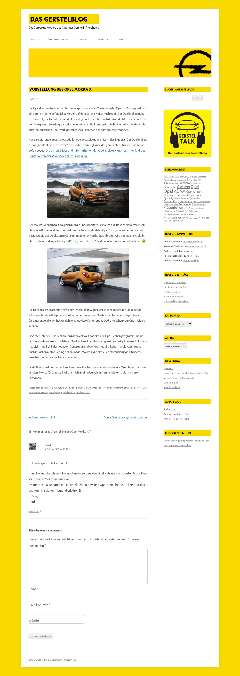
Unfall (189, 211)
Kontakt (121, 39)
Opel (195, 186)
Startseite (34, 39)
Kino (177, 183)
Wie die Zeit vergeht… (175, 296)
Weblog (167, 217)
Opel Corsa (195, 195)
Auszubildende (170, 180)
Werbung (169, 220)
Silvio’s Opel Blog (172, 387)
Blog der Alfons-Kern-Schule (177, 445)
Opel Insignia (170, 198)
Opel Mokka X (83, 392)
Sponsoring (181, 211)
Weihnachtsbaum (192, 218)
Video (190, 214)
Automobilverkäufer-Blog (176, 414)
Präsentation (173, 207)
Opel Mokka (69, 392)
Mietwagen (194, 183)
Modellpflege (55, 392)
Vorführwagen (200, 215)
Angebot (184, 176)
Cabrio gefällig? (191, 260)
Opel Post (168, 368)
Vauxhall (195, 211)
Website (34, 621)
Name (34, 589)
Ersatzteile (194, 179)
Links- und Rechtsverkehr (176, 301)
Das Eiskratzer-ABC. (42, 417)
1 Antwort (33, 98)
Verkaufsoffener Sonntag (175, 214)
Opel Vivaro (198, 201)
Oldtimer (183, 187)
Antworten (34, 511)
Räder (201, 207)
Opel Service (185, 201)
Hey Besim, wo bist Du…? (176, 287)
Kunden (184, 183)
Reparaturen (193, 208)
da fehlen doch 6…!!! (193, 241)
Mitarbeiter (170, 187)
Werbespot (204, 217)
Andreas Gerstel (83, 387)
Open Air (206, 201)
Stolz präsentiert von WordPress (60, 659)
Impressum (103, 39)
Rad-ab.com (170, 409)
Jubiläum (169, 183)
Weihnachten (178, 217)
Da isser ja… (189, 251)
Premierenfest (199, 204)
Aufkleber (202, 176)
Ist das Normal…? (172, 291)
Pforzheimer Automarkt (177, 204)
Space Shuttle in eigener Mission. (126, 417)
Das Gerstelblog (59, 19)
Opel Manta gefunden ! (175, 282)
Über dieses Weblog (58, 39)
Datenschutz (83, 39)
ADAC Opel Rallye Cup (171, 177)
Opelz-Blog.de (171, 382)
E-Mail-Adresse (39, 605)
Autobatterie (181, 180)
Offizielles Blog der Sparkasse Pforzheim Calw (186, 440)
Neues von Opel (105, 387)
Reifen (186, 208)
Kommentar (37, 546)
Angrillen (192, 176)
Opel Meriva (194, 198)
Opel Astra (170, 195)
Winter (179, 220)
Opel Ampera (194, 192)
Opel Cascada (183, 195)
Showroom (170, 211)
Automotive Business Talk (176, 418)
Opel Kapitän (182, 198)
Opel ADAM (175, 191)
